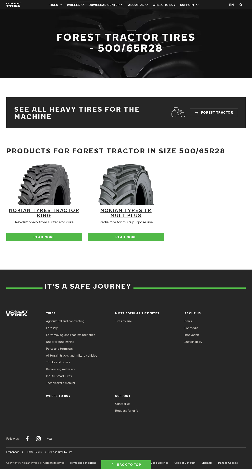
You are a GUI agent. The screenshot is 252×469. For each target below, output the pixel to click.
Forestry (52, 328)
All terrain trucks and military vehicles (71, 355)
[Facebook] (27, 438)
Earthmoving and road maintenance (70, 334)
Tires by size (123, 321)
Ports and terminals (59, 348)
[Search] (241, 4)
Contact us (122, 403)
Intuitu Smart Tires (59, 376)
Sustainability (193, 341)
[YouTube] (49, 438)
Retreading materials (60, 369)
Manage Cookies (228, 462)
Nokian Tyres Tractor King (44, 212)
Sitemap (207, 462)
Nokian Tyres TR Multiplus (126, 212)
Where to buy (164, 4)
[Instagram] (38, 438)
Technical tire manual (60, 383)
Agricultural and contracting (65, 321)
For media (191, 328)
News (188, 321)
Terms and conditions (83, 462)
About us (136, 4)
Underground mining (60, 341)
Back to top (129, 465)
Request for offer (127, 410)
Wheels (73, 4)
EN (231, 5)
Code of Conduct (184, 462)
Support (187, 4)
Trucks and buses (58, 362)
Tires (53, 4)
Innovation (191, 334)
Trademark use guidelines (152, 462)
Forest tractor (217, 112)
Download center (104, 4)
